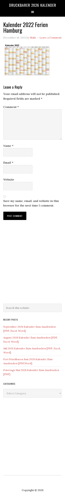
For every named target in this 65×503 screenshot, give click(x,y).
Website (8, 179)
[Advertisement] (32, 265)
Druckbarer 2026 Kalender (32, 5)
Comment (11, 107)
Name (8, 146)
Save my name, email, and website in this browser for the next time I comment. (31, 203)
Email (8, 162)
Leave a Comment (51, 37)
